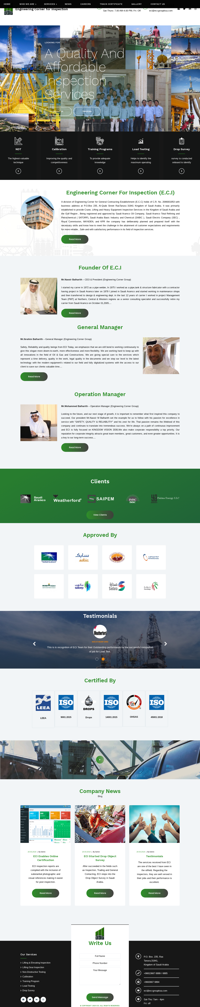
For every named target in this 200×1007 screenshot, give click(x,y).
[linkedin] (189, 8)
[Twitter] (184, 8)
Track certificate (111, 4)
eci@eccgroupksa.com (155, 990)
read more (75, 313)
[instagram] (195, 8)
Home (7, 4)
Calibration (27, 977)
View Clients (100, 514)
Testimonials (154, 856)
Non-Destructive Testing (34, 972)
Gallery (136, 4)
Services (49, 4)
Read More (75, 239)
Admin (42, 852)
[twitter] (30, 999)
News (68, 4)
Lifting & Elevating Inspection (36, 963)
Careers (85, 4)
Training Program (30, 981)
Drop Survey (28, 990)
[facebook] (178, 8)
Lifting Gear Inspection (33, 967)
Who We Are (26, 4)
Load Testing (28, 986)
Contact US (158, 4)
